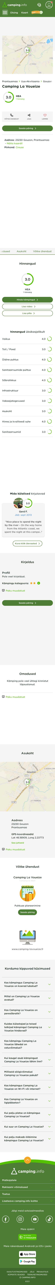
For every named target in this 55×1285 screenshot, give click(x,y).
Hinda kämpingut (26, 299)
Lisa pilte (27, 313)
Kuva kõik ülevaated (26, 543)
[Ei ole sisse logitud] (49, 4)
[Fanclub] (37, 12)
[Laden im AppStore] (27, 1254)
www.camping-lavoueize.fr (27, 949)
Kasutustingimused (17, 1272)
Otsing (14, 12)
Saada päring (26, 128)
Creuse (20, 147)
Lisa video (27, 306)
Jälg (32, 1272)
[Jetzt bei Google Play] (27, 1261)
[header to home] (14, 4)
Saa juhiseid (17, 843)
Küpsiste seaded (16, 1274)
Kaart (24, 12)
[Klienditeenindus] (39, 4)
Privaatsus (42, 1272)
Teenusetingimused (37, 1274)
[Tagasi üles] (27, 1160)
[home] (27, 1170)
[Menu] (5, 12)
